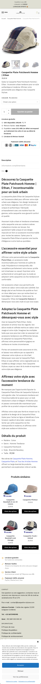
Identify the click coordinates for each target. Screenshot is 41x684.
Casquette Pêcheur (30, 500)
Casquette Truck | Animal (30, 537)
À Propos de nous (8, 627)
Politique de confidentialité (11, 633)
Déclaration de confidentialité (26, 681)
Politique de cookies (11, 681)
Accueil (4, 18)
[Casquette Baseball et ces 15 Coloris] (10, 489)
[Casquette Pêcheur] (30, 489)
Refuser (20, 671)
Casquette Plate (8, 461)
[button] (38, 642)
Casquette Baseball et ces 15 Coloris (10, 502)
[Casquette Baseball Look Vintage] (10, 525)
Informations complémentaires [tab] (13, 166)
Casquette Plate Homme (14, 18)
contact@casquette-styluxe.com (22, 602)
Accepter (20, 665)
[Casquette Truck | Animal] (30, 525)
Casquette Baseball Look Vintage (10, 538)
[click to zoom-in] (20, 40)
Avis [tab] (4, 171)
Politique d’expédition (9, 630)
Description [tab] (6, 160)
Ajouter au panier (25, 111)
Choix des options (10, 511)
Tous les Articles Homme (28, 461)
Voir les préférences (20, 677)
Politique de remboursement (12, 636)
